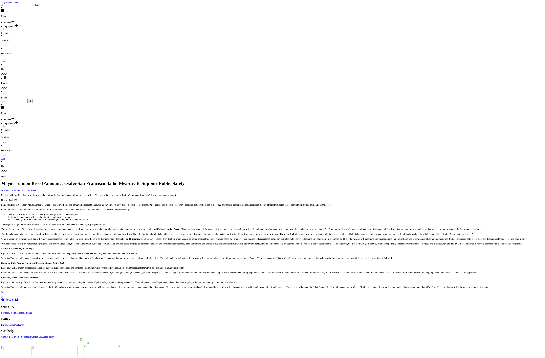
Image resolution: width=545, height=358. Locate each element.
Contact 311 (36, 337)
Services (5, 313)
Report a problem (23, 337)
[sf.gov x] (13, 301)
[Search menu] (272, 93)
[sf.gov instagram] (6, 301)
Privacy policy (7, 325)
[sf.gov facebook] (3, 301)
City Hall (28, 313)
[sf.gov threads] (9, 301)
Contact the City (8, 337)
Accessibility (48, 337)
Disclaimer (19, 325)
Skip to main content (10, 2)
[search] (30, 101)
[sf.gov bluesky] (16, 301)
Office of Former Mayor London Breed (18, 190)
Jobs (3, 29)
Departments (14, 313)
